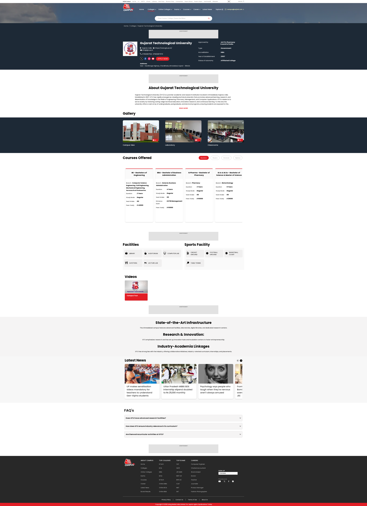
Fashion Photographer (199, 492)
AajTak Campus (127, 1)
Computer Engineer (198, 464)
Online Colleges (146, 472)
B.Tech (161, 464)
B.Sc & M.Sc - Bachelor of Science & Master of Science (229, 173)
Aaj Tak (134, 1)
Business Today (170, 1)
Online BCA (163, 488)
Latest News (207, 9)
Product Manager (197, 488)
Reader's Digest (198, 1)
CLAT (178, 484)
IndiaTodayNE (207, 1)
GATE (178, 468)
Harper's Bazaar (189, 1)
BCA (160, 468)
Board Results (146, 492)
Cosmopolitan (179, 1)
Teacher (194, 480)
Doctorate (226, 158)
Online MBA (163, 484)
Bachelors (204, 158)
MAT (177, 488)
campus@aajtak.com (234, 9)
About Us (205, 499)
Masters (215, 158)
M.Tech (161, 480)
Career (143, 484)
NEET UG (179, 476)
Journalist (194, 484)
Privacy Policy (166, 499)
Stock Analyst (196, 472)
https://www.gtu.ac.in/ (163, 48)
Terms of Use (192, 499)
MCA (160, 476)
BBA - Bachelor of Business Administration (169, 173)
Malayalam (215, 1)
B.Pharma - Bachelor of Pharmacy (199, 173)
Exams (143, 476)
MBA (160, 472)
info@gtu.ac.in (147, 50)
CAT (177, 464)
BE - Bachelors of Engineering (139, 173)
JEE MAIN (179, 472)
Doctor (193, 476)
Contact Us (179, 499)
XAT (177, 492)
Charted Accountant (198, 468)
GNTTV (143, 1)
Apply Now (163, 59)
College (133, 26)
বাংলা (138, 1)
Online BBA (163, 492)
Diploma (237, 158)
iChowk (148, 1)
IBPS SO (179, 480)
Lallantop (154, 1)
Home (141, 9)
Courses (144, 480)
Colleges (144, 468)
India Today (161, 1)
